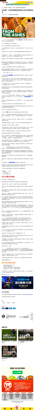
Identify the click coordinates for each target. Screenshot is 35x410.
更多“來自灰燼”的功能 (7, 173)
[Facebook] (3, 308)
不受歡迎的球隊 (12, 162)
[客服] (30, 408)
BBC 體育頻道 (10, 75)
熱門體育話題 (14, 4)
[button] (28, 2)
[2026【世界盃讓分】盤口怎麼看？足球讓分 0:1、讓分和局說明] (25, 334)
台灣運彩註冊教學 (22, 4)
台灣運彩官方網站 (29, 294)
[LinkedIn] (10, 308)
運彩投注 (10, 4)
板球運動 (8, 302)
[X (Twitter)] (6, 308)
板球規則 (3, 302)
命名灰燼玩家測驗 (5, 172)
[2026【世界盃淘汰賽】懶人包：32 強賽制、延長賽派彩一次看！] (9, 351)
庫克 (7, 112)
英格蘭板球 (13, 302)
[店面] (23, 408)
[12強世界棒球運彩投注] (17, 282)
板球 (20, 39)
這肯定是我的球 (28, 96)
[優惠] (11, 408)
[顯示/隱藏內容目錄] (9, 171)
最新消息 (7, 4)
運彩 (13, 294)
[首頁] (5, 408)
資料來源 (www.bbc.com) (6, 274)
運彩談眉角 (18, 4)
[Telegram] (14, 308)
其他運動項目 (10, 14)
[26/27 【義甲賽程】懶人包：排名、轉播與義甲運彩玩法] (9, 334)
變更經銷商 (27, 4)
